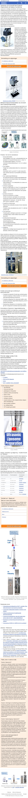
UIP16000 (21, 492)
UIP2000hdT (21, 484)
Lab (13, 787)
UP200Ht (20, 482)
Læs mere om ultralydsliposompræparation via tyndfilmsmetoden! (14, 371)
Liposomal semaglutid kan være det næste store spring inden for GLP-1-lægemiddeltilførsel (14, 617)
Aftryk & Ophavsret (17, 792)
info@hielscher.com (22, 0)
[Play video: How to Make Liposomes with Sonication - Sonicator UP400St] (14, 429)
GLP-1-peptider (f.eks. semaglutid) (11, 383)
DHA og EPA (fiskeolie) (8, 379)
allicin (4, 381)
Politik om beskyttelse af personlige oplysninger (11, 794)
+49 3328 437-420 (5, 0)
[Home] (4, 3)
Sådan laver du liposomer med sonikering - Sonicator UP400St (14, 448)
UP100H (20, 480)
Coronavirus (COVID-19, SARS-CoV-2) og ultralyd (14, 623)
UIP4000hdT (21, 486)
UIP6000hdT (21, 488)
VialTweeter (21, 478)
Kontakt (25, 794)
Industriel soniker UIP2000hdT (7, 274)
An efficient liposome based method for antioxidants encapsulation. (15, 633)
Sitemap (9, 792)
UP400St (24, 482)
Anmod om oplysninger (14, 66)
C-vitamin (5, 377)
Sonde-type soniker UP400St (9, 101)
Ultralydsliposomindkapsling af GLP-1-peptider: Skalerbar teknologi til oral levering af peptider (15, 607)
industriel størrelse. (19, 787)
